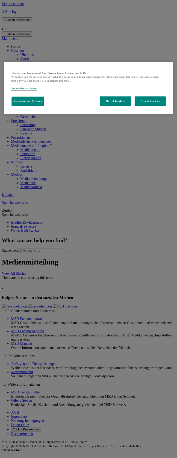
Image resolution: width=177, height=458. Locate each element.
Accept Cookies (150, 101)
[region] (88, 88)
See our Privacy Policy (24, 88)
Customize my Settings (28, 101)
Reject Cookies (115, 101)
